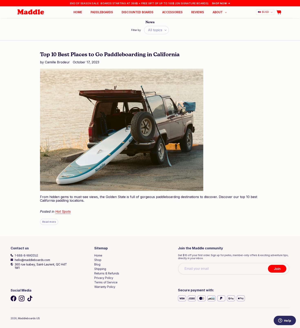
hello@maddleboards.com (32, 260)
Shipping (100, 269)
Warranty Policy (104, 286)
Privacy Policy (103, 278)
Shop (97, 260)
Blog (97, 264)
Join (277, 269)
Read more (49, 221)
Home (98, 255)
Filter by (136, 30)
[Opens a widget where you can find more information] (284, 321)
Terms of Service (106, 282)
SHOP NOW (219, 3)
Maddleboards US (29, 318)
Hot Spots (63, 211)
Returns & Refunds (106, 273)
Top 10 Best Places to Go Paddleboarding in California (110, 55)
